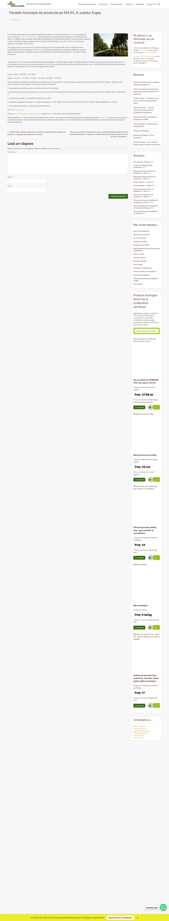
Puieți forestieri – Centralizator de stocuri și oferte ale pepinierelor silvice (145, 100)
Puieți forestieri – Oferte (142, 186)
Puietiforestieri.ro (139, 726)
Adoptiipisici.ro (138, 738)
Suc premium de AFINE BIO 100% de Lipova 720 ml (146, 381)
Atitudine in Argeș (16, 110)
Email (9, 186)
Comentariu (12, 152)
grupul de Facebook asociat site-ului (27, 114)
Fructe (144, 610)
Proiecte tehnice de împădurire (144, 271)
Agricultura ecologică (141, 313)
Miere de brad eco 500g (144, 455)
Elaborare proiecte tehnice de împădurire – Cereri (144, 172)
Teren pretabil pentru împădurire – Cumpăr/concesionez (146, 201)
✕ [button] (137, 918)
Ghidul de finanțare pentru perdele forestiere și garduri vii (146, 83)
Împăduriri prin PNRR (141, 245)
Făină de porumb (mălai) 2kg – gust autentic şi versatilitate (145, 530)
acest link (103, 117)
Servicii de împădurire (141, 275)
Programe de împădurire (142, 268)
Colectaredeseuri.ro (140, 733)
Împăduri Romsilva (140, 242)
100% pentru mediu (45, 4)
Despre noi (151, 4)
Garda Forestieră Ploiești (29, 37)
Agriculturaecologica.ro (142, 731)
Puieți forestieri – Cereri (142, 182)
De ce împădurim (139, 238)
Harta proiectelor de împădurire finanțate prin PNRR (145, 118)
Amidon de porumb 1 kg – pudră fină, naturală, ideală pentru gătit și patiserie (146, 678)
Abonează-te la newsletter (143, 56)
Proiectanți (103, 4)
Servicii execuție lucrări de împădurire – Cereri (143, 190)
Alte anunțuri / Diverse (141, 162)
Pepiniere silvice (139, 258)
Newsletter (140, 4)
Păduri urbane (138, 254)
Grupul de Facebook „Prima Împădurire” (143, 136)
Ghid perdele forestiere (87, 4)
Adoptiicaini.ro (138, 735)
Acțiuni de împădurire (141, 231)
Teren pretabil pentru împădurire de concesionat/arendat (145, 207)
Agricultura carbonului (141, 234)
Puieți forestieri (116, 4)
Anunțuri (129, 4)
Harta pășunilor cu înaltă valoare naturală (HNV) (145, 125)
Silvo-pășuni (138, 284)
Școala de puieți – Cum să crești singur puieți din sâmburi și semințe (146, 143)
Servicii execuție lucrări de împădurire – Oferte (143, 196)
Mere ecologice (140, 605)
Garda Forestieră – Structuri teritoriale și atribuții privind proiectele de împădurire (143, 110)
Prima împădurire (150, 52)
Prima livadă (138, 264)
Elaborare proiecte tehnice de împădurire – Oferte (144, 178)
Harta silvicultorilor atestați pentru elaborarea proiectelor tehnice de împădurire (146, 91)
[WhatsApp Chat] (163, 907)
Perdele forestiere (140, 261)
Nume (10, 177)
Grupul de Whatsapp (141, 131)
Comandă (139, 407)
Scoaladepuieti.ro (139, 729)
